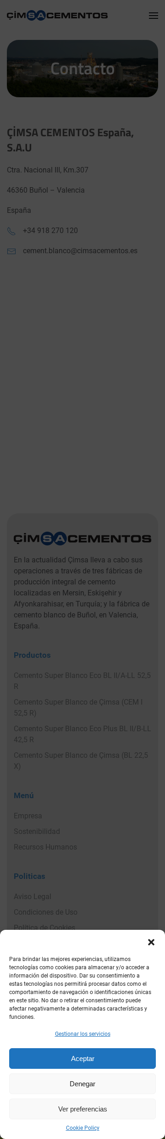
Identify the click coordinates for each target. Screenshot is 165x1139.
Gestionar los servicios (82, 1034)
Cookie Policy (82, 1128)
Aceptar (82, 1058)
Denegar (82, 1084)
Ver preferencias (82, 1109)
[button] (151, 941)
